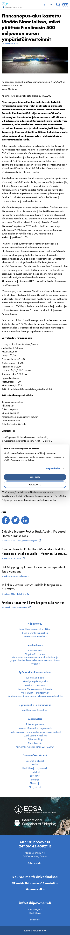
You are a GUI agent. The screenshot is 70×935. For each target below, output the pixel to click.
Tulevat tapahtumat (35, 724)
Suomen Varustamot (35, 755)
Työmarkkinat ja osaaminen (35, 672)
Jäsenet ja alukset (35, 761)
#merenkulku (35, 889)
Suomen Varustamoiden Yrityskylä (35, 689)
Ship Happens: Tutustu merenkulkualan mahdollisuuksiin (35, 696)
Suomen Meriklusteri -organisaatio (35, 728)
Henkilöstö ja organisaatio (35, 768)
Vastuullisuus (35, 645)
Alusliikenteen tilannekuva (35, 710)
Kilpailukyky (35, 623)
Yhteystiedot (35, 787)
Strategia (35, 779)
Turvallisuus (35, 663)
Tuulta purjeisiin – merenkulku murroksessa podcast (35, 732)
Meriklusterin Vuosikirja (35, 735)
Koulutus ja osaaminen (35, 685)
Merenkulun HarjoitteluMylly (35, 692)
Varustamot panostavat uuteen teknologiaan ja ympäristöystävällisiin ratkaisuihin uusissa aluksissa (35, 658)
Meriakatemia (35, 743)
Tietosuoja (35, 783)
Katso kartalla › (35, 863)
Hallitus (35, 764)
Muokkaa (33, 485)
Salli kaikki (35, 477)
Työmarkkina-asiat (35, 677)
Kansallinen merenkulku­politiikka (35, 629)
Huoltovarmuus (35, 650)
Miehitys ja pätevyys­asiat (35, 681)
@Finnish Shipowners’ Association (35, 883)
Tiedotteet (35, 772)
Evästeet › (35, 919)
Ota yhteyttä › (35, 909)
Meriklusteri (35, 718)
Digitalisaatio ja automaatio (35, 704)
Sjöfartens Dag (35, 739)
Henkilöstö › (35, 913)
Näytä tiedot (52, 468)
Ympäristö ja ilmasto (35, 654)
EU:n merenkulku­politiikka (35, 633)
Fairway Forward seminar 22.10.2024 (35, 747)
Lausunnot (35, 775)
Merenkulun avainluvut (35, 636)
